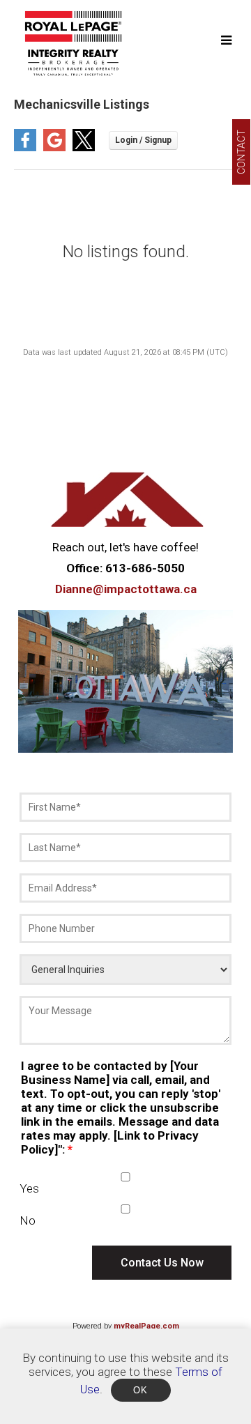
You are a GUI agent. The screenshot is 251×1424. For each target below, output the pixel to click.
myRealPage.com (146, 1326)
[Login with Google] (54, 147)
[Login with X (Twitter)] (84, 147)
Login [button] (143, 140)
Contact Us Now (162, 1262)
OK (141, 1390)
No (28, 1220)
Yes (29, 1188)
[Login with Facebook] (25, 147)
